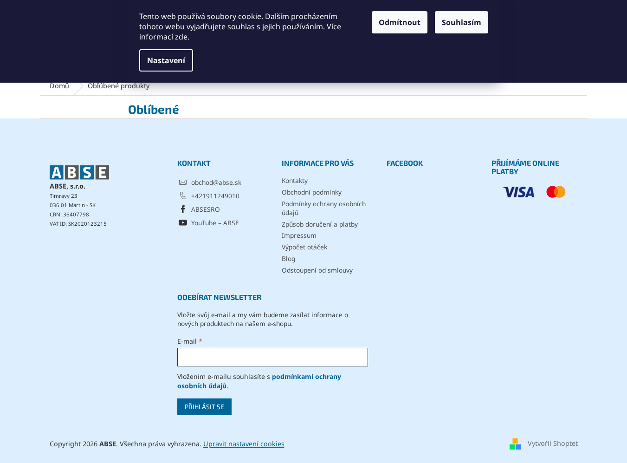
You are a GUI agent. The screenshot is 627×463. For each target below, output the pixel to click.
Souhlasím (461, 22)
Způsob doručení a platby (320, 224)
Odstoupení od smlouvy (317, 270)
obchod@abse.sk (216, 182)
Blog (288, 258)
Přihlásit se (204, 407)
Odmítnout (399, 22)
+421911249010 (215, 195)
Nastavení (166, 60)
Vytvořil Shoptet (553, 443)
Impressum (299, 235)
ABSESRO (205, 209)
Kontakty (295, 180)
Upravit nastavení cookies (243, 443)
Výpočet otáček (304, 246)
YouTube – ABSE (215, 222)
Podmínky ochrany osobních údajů (324, 208)
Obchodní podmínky (312, 192)
